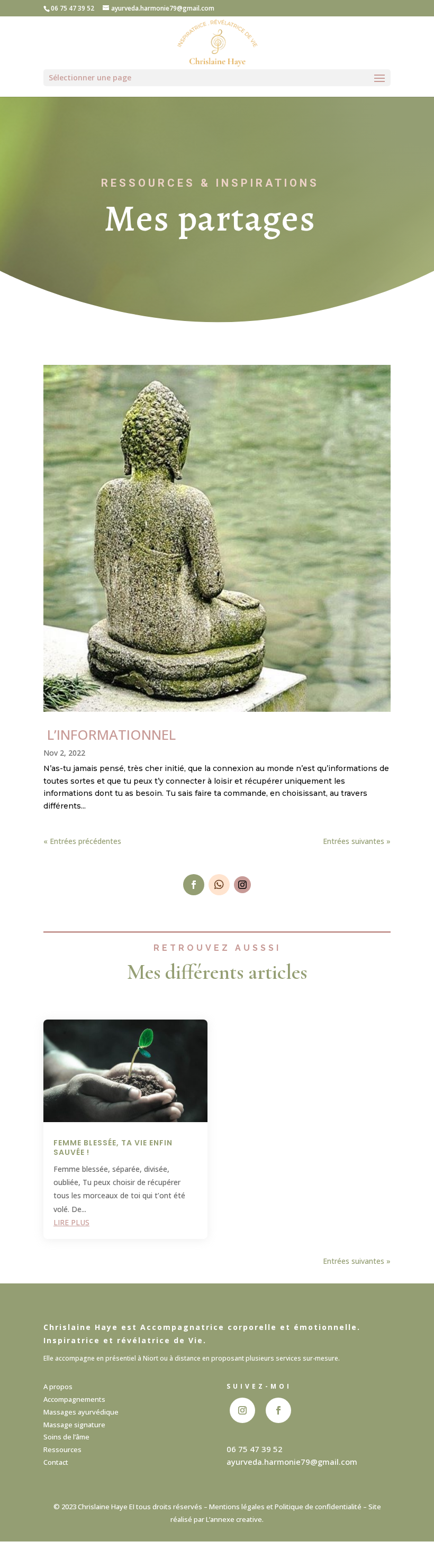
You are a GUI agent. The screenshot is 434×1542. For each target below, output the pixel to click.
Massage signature (74, 1424)
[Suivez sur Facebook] (193, 884)
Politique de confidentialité (318, 1506)
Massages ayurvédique (81, 1412)
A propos (58, 1386)
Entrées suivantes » (357, 841)
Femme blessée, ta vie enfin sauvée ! (113, 1147)
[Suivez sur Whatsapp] (219, 884)
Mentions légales (237, 1506)
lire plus (71, 1222)
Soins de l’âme (66, 1437)
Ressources (62, 1449)
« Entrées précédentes (82, 841)
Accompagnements (74, 1399)
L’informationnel (109, 734)
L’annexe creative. (235, 1519)
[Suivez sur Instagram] (242, 884)
